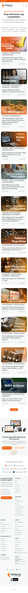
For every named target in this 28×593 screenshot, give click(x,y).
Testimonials (3, 526)
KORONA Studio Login (5, 559)
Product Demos (3, 530)
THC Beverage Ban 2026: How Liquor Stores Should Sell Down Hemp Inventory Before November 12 (13, 121)
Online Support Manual (5, 557)
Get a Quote (7, 448)
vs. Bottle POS (3, 546)
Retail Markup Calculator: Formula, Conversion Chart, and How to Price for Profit (13, 186)
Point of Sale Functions (8, 54)
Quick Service (17, 488)
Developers (17, 544)
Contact (17, 538)
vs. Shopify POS (4, 544)
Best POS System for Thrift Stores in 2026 (13, 279)
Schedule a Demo (18, 542)
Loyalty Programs (18, 509)
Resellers (16, 546)
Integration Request (18, 548)
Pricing (16, 528)
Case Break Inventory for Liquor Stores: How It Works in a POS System (13, 368)
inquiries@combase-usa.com (21, 552)
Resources (3, 519)
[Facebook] (7, 570)
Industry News (15, 31)
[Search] (23, 6)
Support (25, 1)
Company (17, 519)
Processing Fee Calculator (5, 528)
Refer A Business (18, 532)
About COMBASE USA (19, 522)
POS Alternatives (14, 27)
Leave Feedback (18, 530)
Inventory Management (21, 29)
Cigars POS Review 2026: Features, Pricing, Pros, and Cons (13, 91)
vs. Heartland (3, 548)
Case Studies (23, 31)
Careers (16, 524)
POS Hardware (17, 505)
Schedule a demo (19, 448)
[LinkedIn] (14, 570)
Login (21, 1)
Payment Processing (6, 31)
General (11, 148)
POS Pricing (4, 29)
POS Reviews (11, 29)
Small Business (17, 490)
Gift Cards (17, 503)
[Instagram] (10, 570)
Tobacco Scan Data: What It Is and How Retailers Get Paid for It (14, 249)
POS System (17, 478)
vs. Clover (2, 542)
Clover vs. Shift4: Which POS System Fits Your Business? (12, 400)
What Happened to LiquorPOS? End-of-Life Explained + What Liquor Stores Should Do (13, 219)
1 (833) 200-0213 (19, 550)
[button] (21, 507)
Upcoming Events (18, 534)
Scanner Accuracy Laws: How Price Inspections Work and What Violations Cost (13, 59)
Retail (16, 480)
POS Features (18, 496)
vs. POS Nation (3, 550)
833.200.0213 (4, 1)
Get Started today (6, 497)
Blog (1, 522)
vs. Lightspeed (3, 540)
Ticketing (16, 492)
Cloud (16, 482)
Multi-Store (17, 486)
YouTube (2, 532)
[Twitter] (20, 570)
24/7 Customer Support (19, 515)
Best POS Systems (5, 27)
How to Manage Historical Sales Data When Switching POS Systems (13, 338)
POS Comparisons (23, 27)
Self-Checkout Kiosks (19, 513)
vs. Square (2, 538)
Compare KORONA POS (6, 536)
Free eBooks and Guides (5, 524)
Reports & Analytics (18, 511)
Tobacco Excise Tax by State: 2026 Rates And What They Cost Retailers (14, 154)
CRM (16, 499)
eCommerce (17, 484)
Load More (14, 409)
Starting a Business (15, 275)
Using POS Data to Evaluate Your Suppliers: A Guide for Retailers (13, 308)
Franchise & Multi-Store (19, 501)
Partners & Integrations (19, 526)
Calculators (5, 148)
